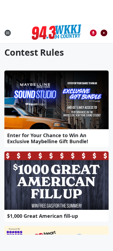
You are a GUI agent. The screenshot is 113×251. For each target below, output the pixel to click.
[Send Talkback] (93, 33)
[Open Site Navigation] (7, 33)
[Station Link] (56, 32)
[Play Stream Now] (104, 33)
